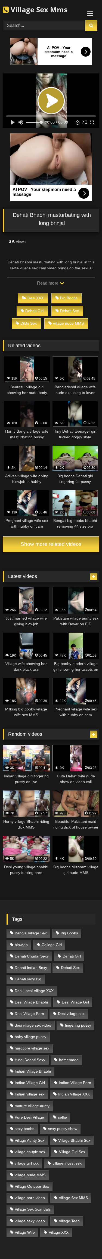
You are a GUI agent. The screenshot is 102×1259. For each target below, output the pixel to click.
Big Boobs (69, 298)
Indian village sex (29, 1094)
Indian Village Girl (30, 1083)
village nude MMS (68, 323)
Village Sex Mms (38, 9)
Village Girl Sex (72, 1152)
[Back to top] (85, 1243)
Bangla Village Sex (31, 933)
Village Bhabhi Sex (74, 1140)
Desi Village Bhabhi (31, 1002)
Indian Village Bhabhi (33, 1071)
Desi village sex (71, 1013)
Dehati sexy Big (28, 979)
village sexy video (30, 1221)
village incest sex (67, 1163)
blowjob (21, 945)
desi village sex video (33, 1025)
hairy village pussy (30, 1037)
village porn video (30, 1198)
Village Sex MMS (73, 1198)
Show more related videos (51, 544)
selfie (62, 1117)
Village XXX (59, 1232)
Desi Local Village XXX (34, 991)
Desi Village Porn (29, 1013)
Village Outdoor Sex (32, 1186)
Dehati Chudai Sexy (32, 956)
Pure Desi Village (29, 1117)
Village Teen (69, 1221)
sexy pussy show (62, 1128)
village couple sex (30, 1152)
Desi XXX (35, 298)
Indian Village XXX (74, 1094)
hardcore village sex (32, 1048)
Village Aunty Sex (29, 1140)
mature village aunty (32, 1106)
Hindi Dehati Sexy (30, 1060)
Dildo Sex (28, 323)
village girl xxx (27, 1163)
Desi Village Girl (75, 1002)
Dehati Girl (34, 311)
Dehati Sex (69, 311)
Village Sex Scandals (33, 1209)
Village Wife (25, 1232)
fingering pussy (78, 1025)
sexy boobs (24, 1128)
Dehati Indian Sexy (31, 967)
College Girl (52, 945)
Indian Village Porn (75, 1083)
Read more (48, 283)
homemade (69, 1060)
